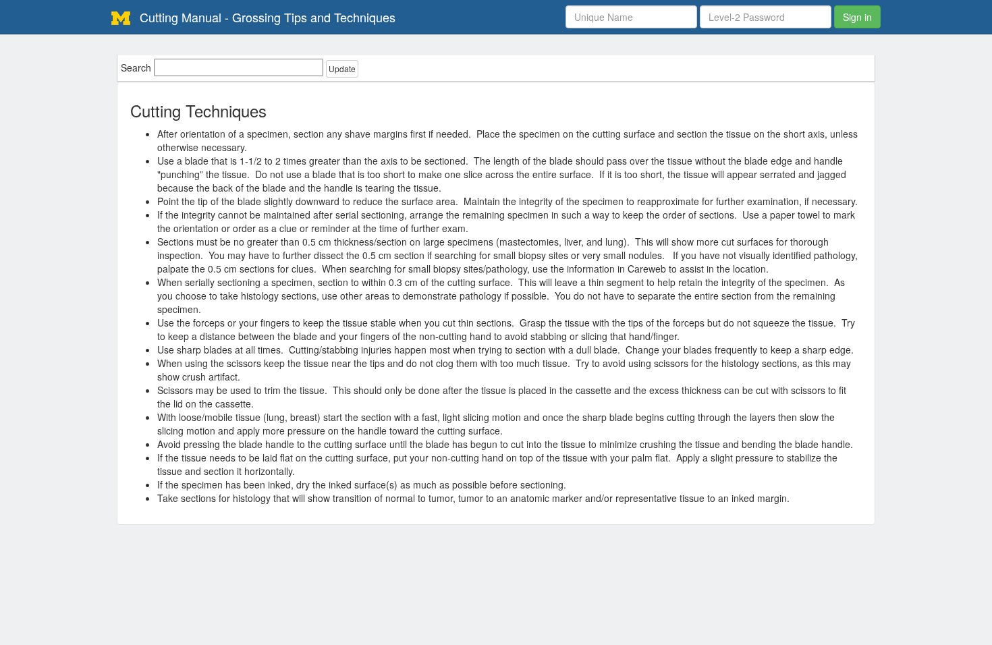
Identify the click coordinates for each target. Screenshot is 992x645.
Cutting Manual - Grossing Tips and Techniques (265, 17)
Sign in (857, 17)
